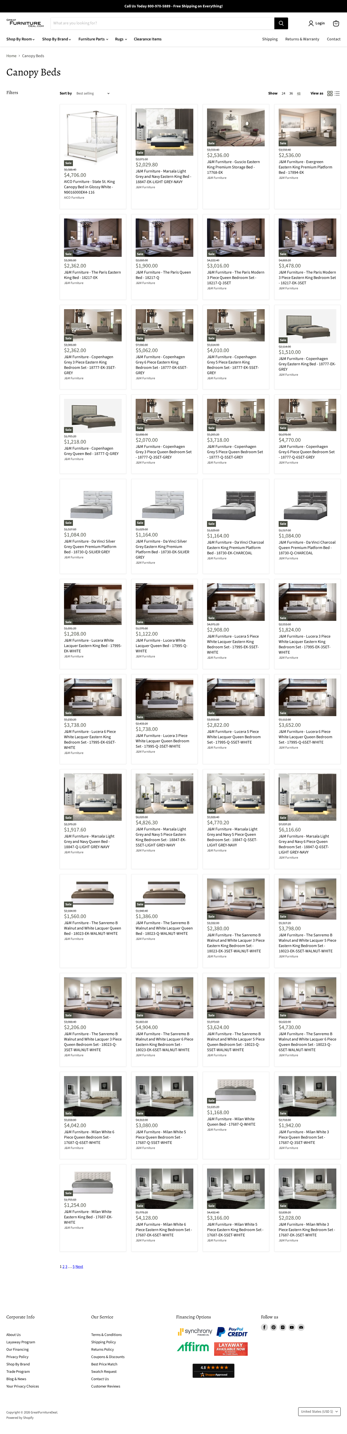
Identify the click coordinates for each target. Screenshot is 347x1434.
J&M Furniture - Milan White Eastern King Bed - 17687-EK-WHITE (88, 1217)
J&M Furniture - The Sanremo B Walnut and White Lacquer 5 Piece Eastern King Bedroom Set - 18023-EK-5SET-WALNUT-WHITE (307, 943)
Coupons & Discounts (107, 1357)
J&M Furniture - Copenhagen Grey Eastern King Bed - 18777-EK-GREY (307, 364)
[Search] (281, 23)
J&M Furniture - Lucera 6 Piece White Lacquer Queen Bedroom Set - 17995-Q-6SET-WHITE (305, 737)
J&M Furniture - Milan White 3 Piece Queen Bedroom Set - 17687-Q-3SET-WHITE (304, 1137)
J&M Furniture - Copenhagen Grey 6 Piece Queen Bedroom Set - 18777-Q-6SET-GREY (307, 452)
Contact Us (100, 1379)
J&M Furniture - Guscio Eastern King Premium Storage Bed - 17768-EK (233, 167)
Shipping (270, 39)
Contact (334, 39)
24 (283, 93)
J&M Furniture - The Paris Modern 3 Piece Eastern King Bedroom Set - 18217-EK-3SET (307, 278)
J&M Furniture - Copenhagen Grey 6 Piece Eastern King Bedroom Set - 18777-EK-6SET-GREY (161, 365)
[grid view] (330, 93)
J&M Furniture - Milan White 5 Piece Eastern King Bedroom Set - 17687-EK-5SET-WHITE (235, 1230)
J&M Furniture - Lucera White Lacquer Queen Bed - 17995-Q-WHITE (161, 646)
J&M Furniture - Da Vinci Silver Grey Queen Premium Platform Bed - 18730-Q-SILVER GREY (90, 547)
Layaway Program (20, 1342)
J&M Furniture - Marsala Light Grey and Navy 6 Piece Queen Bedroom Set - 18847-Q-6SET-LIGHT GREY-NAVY (304, 844)
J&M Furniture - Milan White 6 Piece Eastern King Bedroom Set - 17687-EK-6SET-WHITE (164, 1230)
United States (317, 1411)
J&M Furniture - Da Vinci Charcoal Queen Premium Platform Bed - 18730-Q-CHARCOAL (307, 548)
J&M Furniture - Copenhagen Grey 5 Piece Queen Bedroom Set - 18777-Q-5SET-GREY (235, 452)
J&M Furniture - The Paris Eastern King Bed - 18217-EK (92, 275)
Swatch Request (104, 1371)
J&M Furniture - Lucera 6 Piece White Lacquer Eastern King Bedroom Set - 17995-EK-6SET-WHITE (90, 739)
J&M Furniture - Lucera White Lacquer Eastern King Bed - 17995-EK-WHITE (93, 646)
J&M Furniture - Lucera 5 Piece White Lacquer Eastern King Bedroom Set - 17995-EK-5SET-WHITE (233, 644)
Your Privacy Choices (22, 1386)
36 (291, 93)
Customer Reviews (105, 1386)
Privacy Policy (17, 1357)
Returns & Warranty (302, 39)
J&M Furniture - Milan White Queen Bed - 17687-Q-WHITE (231, 1121)
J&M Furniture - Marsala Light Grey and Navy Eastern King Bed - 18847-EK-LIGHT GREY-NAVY (163, 176)
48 (299, 93)
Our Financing (17, 1349)
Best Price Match (104, 1364)
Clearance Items (148, 39)
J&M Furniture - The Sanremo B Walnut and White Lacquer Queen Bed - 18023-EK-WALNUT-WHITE (92, 928)
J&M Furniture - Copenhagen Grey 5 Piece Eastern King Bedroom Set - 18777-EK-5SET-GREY (233, 365)
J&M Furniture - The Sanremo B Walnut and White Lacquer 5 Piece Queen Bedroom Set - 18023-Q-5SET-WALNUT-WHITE (236, 1042)
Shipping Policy (103, 1342)
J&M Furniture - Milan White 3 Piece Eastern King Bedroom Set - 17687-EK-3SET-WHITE (307, 1230)
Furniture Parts (91, 39)
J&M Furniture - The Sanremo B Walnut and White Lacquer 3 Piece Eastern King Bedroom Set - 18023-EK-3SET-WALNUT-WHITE (236, 943)
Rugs (119, 39)
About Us (13, 1334)
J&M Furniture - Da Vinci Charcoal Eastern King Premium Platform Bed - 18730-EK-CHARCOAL (235, 548)
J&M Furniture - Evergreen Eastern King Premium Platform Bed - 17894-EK (305, 167)
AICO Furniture (74, 197)
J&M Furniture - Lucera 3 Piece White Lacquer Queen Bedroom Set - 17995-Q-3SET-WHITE (162, 741)
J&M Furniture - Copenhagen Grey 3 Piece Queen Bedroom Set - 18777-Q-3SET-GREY (164, 452)
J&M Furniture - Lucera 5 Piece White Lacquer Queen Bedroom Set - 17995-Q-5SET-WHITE (234, 737)
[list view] (337, 93)
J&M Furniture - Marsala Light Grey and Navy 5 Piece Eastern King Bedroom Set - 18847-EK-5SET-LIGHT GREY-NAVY (161, 837)
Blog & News (16, 1379)
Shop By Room (19, 39)
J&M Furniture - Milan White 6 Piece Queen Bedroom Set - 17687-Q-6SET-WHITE (89, 1137)
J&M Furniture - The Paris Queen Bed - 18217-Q (163, 275)
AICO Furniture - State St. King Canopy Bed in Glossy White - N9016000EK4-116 (89, 187)
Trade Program (18, 1371)
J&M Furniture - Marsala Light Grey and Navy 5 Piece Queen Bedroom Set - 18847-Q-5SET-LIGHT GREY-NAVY (232, 837)
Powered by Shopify (20, 1417)
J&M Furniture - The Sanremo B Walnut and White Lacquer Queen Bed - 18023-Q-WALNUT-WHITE (164, 928)
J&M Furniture (145, 187)
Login (320, 23)
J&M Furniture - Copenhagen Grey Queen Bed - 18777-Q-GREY (91, 451)
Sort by (66, 93)
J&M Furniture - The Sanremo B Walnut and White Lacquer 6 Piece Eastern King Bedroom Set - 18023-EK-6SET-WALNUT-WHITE (164, 1042)
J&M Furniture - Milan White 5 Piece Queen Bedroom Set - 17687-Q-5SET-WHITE (161, 1137)
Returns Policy (102, 1349)
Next (79, 1266)
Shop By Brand (55, 39)
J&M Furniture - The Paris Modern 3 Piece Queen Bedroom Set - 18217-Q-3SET (235, 278)
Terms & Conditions (106, 1334)
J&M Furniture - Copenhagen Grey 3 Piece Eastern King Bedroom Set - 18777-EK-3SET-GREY (90, 365)
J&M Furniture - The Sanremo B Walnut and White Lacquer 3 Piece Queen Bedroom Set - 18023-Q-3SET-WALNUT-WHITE (93, 1042)
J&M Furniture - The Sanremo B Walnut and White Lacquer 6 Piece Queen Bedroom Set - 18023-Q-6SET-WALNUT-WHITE (307, 1042)
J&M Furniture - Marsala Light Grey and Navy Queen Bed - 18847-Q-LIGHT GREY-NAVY (89, 841)
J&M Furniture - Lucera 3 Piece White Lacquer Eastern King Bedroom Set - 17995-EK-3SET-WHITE (304, 644)
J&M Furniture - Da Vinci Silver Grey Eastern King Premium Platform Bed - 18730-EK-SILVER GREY (162, 549)
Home (11, 56)
